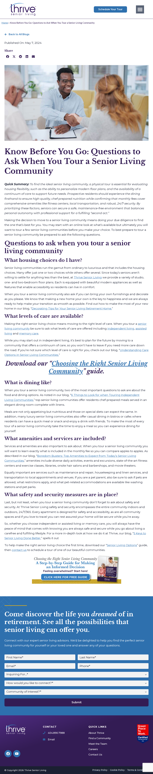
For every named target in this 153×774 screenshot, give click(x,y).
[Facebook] (8, 753)
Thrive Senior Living (88, 277)
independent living (120, 328)
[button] (140, 9)
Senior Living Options (122, 545)
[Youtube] (16, 753)
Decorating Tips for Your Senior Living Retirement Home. (72, 308)
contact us (19, 550)
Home (4, 22)
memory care (28, 333)
